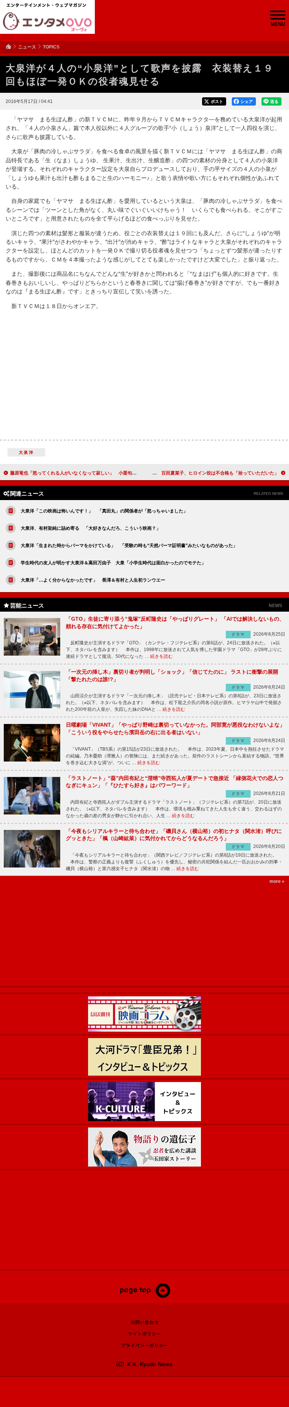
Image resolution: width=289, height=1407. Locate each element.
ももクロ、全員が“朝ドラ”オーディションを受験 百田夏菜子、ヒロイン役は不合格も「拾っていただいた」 (168, 473)
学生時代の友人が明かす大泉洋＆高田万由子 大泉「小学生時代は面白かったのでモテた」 (113, 562)
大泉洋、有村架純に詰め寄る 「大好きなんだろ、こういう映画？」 (91, 528)
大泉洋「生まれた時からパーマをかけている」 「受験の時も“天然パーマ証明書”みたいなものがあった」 (129, 545)
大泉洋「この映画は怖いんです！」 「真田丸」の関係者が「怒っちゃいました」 (104, 511)
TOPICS (51, 47)
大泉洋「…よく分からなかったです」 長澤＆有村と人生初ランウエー (93, 580)
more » (276, 881)
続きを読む (161, 656)
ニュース (27, 47)
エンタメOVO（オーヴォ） (47, 22)
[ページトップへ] (144, 1296)
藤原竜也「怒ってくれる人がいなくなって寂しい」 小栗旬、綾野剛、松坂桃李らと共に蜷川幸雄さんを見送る (123, 473)
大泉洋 (26, 452)
